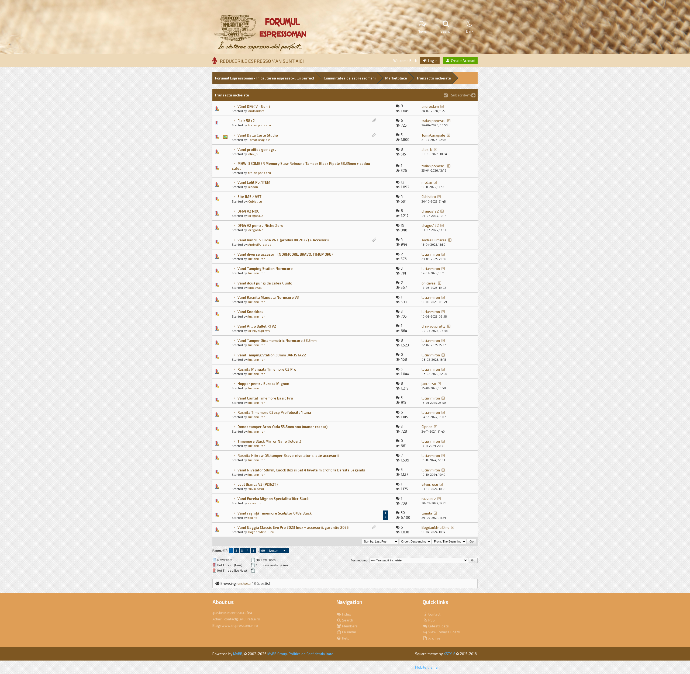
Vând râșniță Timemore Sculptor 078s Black (274, 513)
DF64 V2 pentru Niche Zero (260, 225)
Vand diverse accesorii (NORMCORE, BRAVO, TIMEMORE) (285, 254)
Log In (432, 60)
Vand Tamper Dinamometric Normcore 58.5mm (276, 340)
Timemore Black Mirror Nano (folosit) (269, 441)
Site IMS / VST (249, 196)
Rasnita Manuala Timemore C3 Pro (266, 369)
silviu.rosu (256, 489)
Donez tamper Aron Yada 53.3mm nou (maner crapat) (282, 427)
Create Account (462, 60)
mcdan (253, 187)
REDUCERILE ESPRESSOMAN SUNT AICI (262, 61)
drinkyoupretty (259, 330)
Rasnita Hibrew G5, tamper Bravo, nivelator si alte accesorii (288, 455)
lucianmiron (256, 258)
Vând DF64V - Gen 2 (254, 106)
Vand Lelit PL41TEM (253, 182)
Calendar (348, 632)
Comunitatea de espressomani (350, 78)
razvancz (255, 503)
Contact (433, 614)
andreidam (256, 111)
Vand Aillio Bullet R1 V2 (256, 326)
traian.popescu (259, 125)
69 (263, 550)
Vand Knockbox (250, 312)
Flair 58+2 (246, 121)
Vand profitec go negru (257, 149)
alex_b (253, 154)
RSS (431, 620)
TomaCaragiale (259, 139)
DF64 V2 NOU (248, 211)
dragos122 (255, 215)
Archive (433, 638)
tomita (252, 517)
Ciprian (427, 427)
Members (349, 626)
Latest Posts (438, 626)
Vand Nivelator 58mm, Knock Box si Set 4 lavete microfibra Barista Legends (301, 470)
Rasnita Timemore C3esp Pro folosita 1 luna (274, 412)
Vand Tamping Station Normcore (265, 268)
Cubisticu (255, 201)
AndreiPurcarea (259, 244)
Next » (273, 550)
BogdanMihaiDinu (261, 532)
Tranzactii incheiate (433, 78)
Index (346, 614)
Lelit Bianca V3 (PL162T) (257, 484)
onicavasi (255, 287)
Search (347, 620)
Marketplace (396, 78)
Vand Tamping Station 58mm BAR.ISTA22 (271, 355)
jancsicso (429, 383)
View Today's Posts (443, 632)
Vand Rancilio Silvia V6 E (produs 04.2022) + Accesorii (283, 240)
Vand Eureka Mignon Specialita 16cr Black (273, 498)
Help (345, 638)
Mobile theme (426, 667)
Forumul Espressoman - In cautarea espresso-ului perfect (264, 78)
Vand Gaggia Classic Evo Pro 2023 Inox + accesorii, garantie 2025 (293, 527)
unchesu (244, 583)
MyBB (237, 654)
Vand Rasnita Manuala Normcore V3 (268, 297)
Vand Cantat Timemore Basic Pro (265, 398)
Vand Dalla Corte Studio (257, 135)
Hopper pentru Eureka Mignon (263, 383)
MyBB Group (277, 654)
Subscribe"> (460, 95)
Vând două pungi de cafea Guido (264, 283)
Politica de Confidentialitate (311, 654)
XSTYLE (449, 654)
